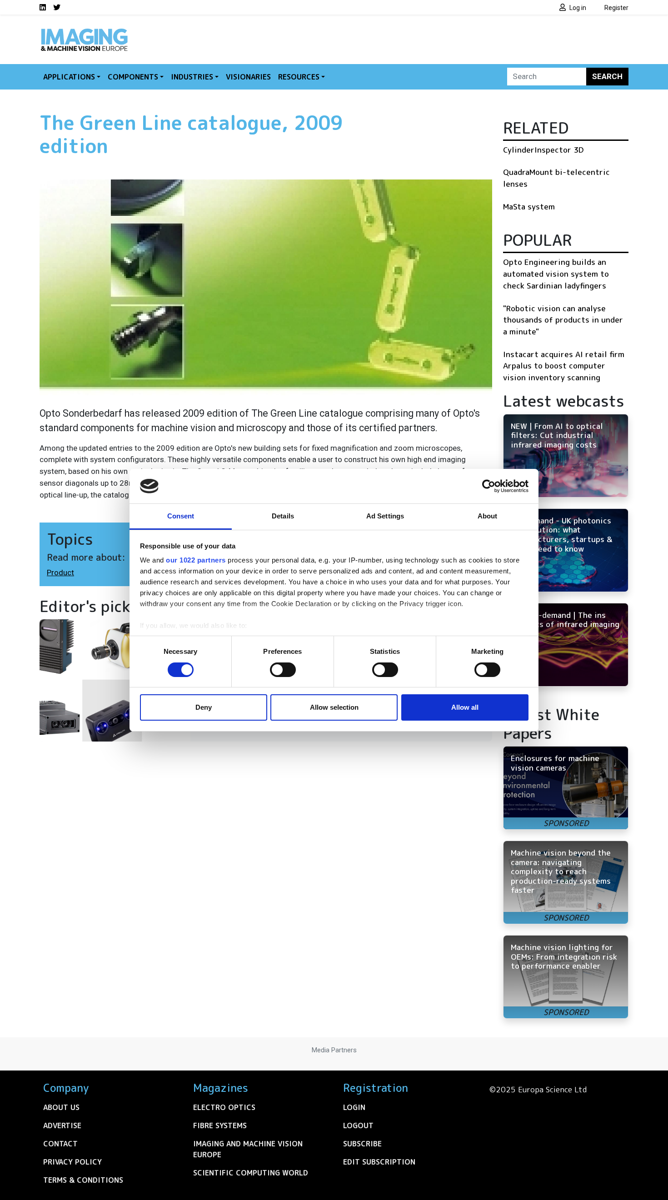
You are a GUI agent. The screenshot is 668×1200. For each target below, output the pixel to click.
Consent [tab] (180, 516)
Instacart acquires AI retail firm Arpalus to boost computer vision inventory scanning (563, 366)
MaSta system (529, 206)
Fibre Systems (220, 1125)
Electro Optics (224, 1107)
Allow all (465, 707)
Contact (60, 1144)
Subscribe (362, 1144)
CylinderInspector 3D (543, 149)
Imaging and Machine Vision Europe (248, 1149)
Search (607, 76)
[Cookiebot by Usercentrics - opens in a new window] (488, 486)
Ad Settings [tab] (385, 516)
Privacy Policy (72, 1162)
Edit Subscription (379, 1162)
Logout (358, 1125)
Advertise (62, 1125)
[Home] (84, 30)
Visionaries (248, 77)
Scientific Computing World (250, 1173)
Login (354, 1107)
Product (60, 572)
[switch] (283, 669)
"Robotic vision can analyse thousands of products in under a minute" (563, 320)
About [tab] (488, 516)
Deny (203, 707)
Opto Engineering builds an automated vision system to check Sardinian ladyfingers (556, 273)
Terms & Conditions (83, 1180)
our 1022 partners (196, 560)
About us (61, 1107)
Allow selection (334, 707)
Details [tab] (283, 516)
